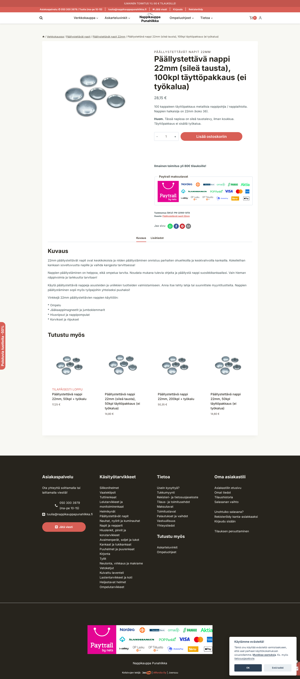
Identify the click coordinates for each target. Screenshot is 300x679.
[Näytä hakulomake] (41, 18)
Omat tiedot (222, 492)
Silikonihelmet (109, 488)
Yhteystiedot (166, 525)
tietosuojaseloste (244, 658)
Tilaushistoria (223, 497)
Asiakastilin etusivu (227, 488)
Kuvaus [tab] (141, 238)
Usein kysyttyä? (168, 488)
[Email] (188, 226)
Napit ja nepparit (111, 525)
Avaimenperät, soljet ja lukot (119, 539)
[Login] (260, 18)
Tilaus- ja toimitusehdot (173, 502)
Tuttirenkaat (108, 497)
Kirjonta (105, 554)
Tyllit (103, 558)
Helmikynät (107, 511)
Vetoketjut (107, 568)
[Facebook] (176, 226)
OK (248, 667)
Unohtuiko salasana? (229, 512)
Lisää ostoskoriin (211, 136)
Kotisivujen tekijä (131, 672)
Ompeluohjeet (166, 552)
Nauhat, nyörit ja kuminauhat (120, 521)
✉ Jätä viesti (160, 9)
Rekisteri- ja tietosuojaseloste (177, 497)
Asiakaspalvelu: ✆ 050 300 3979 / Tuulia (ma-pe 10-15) (71, 9)
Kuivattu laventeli (112, 572)
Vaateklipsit (108, 492)
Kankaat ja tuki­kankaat (115, 544)
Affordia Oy (159, 672)
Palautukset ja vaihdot (172, 516)
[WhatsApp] (170, 226)
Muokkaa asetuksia (264, 654)
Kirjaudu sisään (225, 521)
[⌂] (43, 36)
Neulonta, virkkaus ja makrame (121, 563)
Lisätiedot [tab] (157, 238)
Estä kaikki (278, 667)
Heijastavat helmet (113, 582)
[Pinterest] (182, 226)
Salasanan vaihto (226, 502)
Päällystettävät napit (114, 516)
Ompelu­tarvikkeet (112, 587)
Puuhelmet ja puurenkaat (117, 549)
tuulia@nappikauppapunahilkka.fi (127, 9)
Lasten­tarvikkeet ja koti (116, 577)
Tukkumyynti (166, 492)
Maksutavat (165, 506)
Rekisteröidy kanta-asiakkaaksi (236, 516)
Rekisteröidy (196, 9)
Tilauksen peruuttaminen (231, 531)
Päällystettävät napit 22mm (182, 52)
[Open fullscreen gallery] (142, 141)
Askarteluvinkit (167, 547)
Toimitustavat (166, 511)
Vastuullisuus (166, 521)
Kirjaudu (178, 9)
